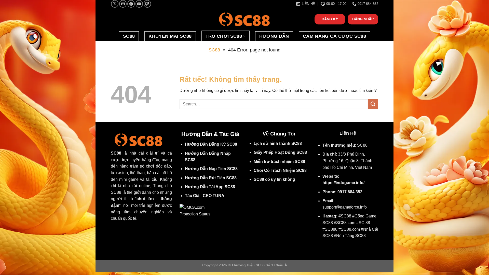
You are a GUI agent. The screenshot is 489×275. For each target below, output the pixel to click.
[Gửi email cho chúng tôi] (123, 3)
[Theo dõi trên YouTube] (139, 3)
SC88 (129, 36)
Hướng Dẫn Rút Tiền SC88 (211, 178)
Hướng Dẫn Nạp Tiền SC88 (211, 169)
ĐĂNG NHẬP (363, 19)
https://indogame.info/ (343, 183)
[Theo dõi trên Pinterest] (131, 3)
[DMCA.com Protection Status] (197, 210)
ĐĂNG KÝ (330, 19)
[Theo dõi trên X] (114, 3)
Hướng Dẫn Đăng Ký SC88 (211, 144)
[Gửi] (373, 104)
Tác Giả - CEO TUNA (204, 196)
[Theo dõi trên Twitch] (147, 3)
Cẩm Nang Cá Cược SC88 (334, 36)
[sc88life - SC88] (244, 19)
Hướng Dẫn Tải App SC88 (210, 187)
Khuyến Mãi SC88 (170, 36)
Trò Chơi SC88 (224, 36)
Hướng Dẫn (274, 36)
